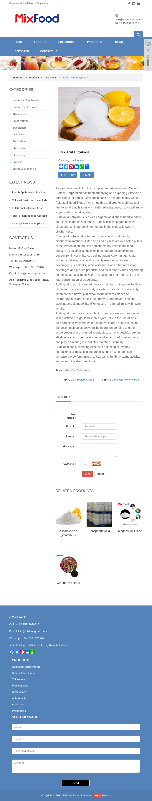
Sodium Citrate (85, 379)
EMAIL (87, 175)
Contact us (48, 51)
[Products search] (138, 34)
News (119, 42)
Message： (70, 446)
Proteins (17, 161)
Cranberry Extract (68, 582)
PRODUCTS (21, 660)
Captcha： (70, 463)
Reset (100, 473)
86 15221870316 (34, 267)
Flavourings (19, 155)
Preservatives (21, 120)
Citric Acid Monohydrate (126, 379)
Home (19, 42)
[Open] (148, 55)
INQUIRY (69, 175)
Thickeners (19, 113)
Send (88, 473)
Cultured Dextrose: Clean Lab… (30, 200)
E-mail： (71, 426)
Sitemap (106, 795)
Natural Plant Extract (25, 107)
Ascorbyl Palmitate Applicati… (29, 223)
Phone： (71, 436)
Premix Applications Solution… (29, 192)
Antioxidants (20, 141)
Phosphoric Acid (99, 531)
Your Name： (72, 416)
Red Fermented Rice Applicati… (30, 215)
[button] (75, 42)
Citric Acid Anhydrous (77, 369)
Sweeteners (20, 127)
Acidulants (50, 77)
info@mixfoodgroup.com (129, 19)
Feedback (22, 51)
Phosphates (20, 148)
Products (94, 42)
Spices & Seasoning (24, 168)
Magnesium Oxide (130, 531)
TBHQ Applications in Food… (29, 207)
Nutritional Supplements (27, 100)
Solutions (66, 42)
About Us (40, 42)
